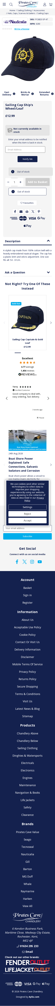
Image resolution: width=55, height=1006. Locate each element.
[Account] (44, 4)
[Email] (21, 211)
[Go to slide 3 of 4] (31, 352)
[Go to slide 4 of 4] (37, 352)
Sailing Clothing (28, 748)
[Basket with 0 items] (50, 4)
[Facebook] (15, 211)
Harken (27, 898)
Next (51, 322)
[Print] (27, 211)
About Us (27, 620)
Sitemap (27, 716)
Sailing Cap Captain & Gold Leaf (27, 341)
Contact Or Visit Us (27, 642)
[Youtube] (40, 562)
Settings (27, 507)
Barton (27, 869)
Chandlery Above (27, 733)
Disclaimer (27, 657)
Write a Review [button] (21, 29)
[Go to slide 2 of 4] (24, 352)
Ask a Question (15, 272)
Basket (27, 588)
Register (27, 602)
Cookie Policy (27, 635)
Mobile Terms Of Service (27, 664)
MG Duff (27, 876)
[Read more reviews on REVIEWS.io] (27, 375)
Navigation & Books (27, 792)
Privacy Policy (27, 672)
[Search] (11, 4)
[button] (7, 398)
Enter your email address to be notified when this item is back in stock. (27, 141)
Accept (27, 520)
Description (12, 241)
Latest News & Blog (27, 709)
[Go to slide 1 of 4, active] (18, 352)
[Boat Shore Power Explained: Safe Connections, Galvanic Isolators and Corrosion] (27, 440)
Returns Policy (27, 679)
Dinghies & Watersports (27, 755)
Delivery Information (27, 649)
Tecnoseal (27, 847)
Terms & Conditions (27, 694)
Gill (28, 862)
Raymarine (27, 891)
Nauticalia (27, 854)
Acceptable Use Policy (27, 627)
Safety (27, 807)
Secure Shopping (27, 686)
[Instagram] (32, 562)
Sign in (27, 595)
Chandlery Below (27, 741)
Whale (27, 884)
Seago (27, 839)
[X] (33, 211)
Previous (4, 322)
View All (27, 906)
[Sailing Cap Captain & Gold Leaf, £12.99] (27, 319)
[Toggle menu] (4, 4)
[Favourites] (28, 328)
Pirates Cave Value (27, 832)
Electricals (27, 763)
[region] (27, 398)
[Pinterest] (39, 211)
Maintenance (27, 785)
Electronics (27, 770)
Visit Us (27, 701)
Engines (27, 778)
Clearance (27, 815)
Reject (27, 513)
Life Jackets (28, 800)
